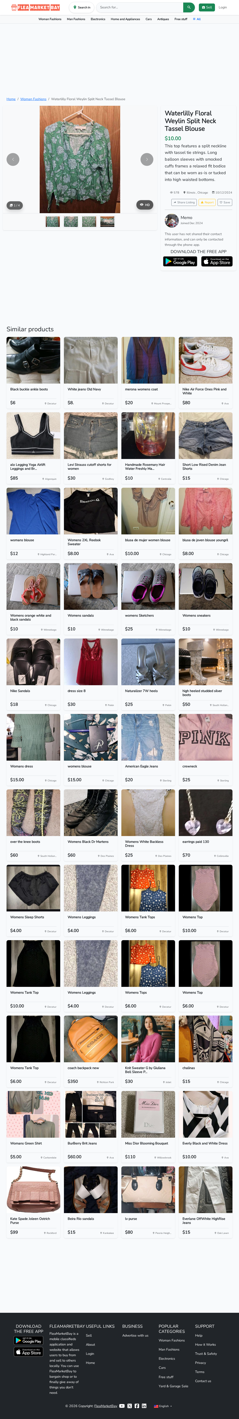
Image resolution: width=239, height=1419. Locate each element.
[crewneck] (205, 737)
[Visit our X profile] (130, 1406)
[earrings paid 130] (205, 812)
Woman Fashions (50, 19)
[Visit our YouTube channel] (122, 1406)
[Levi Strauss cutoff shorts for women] (91, 435)
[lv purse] (148, 1189)
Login (223, 7)
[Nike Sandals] (33, 662)
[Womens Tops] (148, 963)
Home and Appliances (125, 19)
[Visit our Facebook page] (137, 1406)
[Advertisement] (119, 60)
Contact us (203, 1381)
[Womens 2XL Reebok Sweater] (91, 511)
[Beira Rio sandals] (91, 1189)
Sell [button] (209, 7)
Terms (199, 1372)
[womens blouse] (91, 737)
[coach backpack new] (91, 1039)
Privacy (200, 1362)
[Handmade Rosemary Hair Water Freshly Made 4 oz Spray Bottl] (148, 435)
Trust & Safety (206, 1353)
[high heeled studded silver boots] (205, 662)
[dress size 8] (91, 662)
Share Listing (186, 202)
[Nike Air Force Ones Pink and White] (205, 360)
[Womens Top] (205, 888)
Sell (89, 1335)
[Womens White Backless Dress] (148, 812)
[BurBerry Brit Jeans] (91, 1114)
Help (198, 1335)
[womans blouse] (33, 511)
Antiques (163, 19)
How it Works (205, 1344)
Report (209, 202)
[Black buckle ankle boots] (33, 360)
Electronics (98, 19)
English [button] (163, 1406)
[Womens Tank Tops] (148, 888)
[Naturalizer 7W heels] (148, 662)
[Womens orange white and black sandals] (33, 586)
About (90, 1344)
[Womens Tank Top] (33, 963)
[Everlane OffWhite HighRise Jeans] (205, 1189)
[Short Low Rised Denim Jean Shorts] (205, 435)
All (199, 19)
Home (11, 99)
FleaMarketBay (105, 1406)
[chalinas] (205, 1039)
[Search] (189, 7)
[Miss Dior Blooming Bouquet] (148, 1114)
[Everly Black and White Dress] (205, 1114)
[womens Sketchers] (148, 586)
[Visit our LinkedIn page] (144, 1406)
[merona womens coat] (148, 360)
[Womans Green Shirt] (33, 1114)
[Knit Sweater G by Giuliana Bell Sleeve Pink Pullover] (148, 1039)
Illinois (191, 192)
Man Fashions (76, 19)
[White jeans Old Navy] (91, 360)
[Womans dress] (33, 737)
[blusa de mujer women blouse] (148, 511)
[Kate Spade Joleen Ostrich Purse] (33, 1189)
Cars (149, 19)
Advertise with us (135, 1335)
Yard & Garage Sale (173, 1386)
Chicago (202, 192)
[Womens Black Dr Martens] (91, 812)
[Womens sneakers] (205, 586)
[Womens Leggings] (91, 888)
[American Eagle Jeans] (148, 737)
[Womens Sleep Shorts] (33, 888)
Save (227, 202)
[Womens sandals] (91, 586)
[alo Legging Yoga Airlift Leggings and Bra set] (33, 435)
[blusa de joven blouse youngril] (205, 511)
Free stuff (181, 19)
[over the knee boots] (33, 812)
